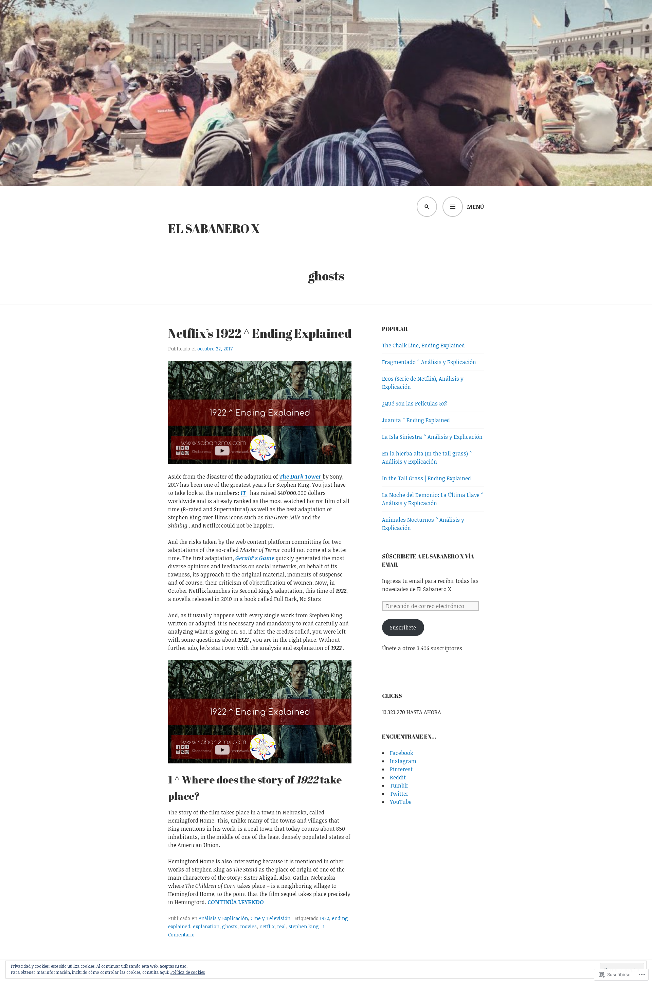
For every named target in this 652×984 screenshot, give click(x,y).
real (281, 926)
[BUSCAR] (427, 206)
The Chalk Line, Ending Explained (423, 345)
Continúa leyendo (235, 902)
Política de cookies (187, 972)
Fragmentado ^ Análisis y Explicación (429, 362)
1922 (324, 918)
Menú (475, 206)
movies (248, 926)
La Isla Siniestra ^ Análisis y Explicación (432, 437)
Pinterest (401, 769)
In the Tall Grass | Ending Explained (426, 478)
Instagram (403, 761)
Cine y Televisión (270, 918)
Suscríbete (403, 627)
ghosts (229, 926)
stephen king (304, 926)
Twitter (399, 793)
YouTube (401, 802)
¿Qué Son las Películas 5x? (415, 403)
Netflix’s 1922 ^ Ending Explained (259, 333)
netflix (266, 926)
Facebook (401, 753)
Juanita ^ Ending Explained (416, 420)
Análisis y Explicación (223, 918)
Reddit (398, 777)
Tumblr (399, 785)
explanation (206, 926)
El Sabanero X (214, 228)
